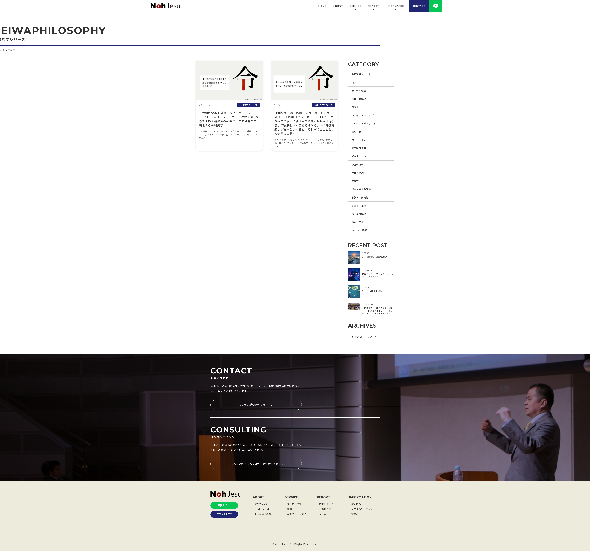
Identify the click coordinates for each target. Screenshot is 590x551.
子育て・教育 (359, 205)
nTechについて (360, 156)
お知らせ (356, 131)
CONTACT (418, 5)
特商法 (355, 513)
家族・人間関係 (360, 197)
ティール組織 (359, 90)
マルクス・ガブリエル (364, 123)
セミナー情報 (294, 503)
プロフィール (262, 508)
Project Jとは (263, 513)
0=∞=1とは (261, 503)
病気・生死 (358, 222)
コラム (355, 82)
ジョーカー (358, 164)
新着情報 (356, 503)
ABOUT (338, 5)
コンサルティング (296, 513)
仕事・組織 (358, 172)
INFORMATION (395, 5)
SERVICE (355, 5)
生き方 (355, 181)
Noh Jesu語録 (359, 230)
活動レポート (326, 503)
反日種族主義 (359, 148)
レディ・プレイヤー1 (363, 115)
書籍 (289, 508)
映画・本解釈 (359, 98)
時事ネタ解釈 (359, 213)
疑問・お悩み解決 (361, 189)
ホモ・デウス (359, 139)
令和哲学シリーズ (361, 74)
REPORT (373, 5)
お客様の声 (325, 508)
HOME (322, 5)
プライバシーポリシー (363, 508)
